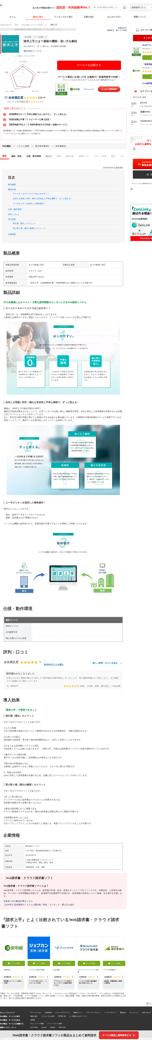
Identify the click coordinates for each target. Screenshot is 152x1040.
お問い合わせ (146, 1012)
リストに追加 (15, 963)
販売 (16, 25)
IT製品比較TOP (5, 25)
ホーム (13, 16)
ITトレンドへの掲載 (37, 1024)
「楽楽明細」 (6, 970)
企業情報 (12, 234)
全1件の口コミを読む (54, 664)
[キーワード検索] (124, 7)
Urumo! (44, 1027)
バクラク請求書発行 (109, 970)
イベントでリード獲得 (54, 1024)
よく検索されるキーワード (78, 1016)
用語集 (32, 1020)
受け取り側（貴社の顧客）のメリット (29, 228)
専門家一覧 (62, 1016)
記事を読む (89, 16)
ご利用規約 (48, 1012)
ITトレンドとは (35, 1012)
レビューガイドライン (62, 1012)
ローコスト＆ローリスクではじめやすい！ (31, 193)
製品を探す (38, 16)
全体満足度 (15, 97)
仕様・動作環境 (15, 209)
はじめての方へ (114, 16)
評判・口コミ (14, 214)
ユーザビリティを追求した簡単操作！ (29, 203)
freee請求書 (56, 970)
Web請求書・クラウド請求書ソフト (34, 25)
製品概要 (12, 184)
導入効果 (12, 219)
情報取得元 (122, 28)
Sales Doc (62, 1027)
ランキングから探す (63, 16)
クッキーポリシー (110, 1012)
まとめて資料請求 (109, 89)
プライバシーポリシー (93, 1012)
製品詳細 (12, 189)
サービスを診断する (89, 65)
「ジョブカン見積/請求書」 (36, 970)
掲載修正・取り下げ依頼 (117, 30)
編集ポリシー (78, 1012)
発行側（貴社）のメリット (24, 223)
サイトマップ (133, 1012)
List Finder (34, 1027)
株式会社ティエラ (32, 51)
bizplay (52, 1027)
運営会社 (123, 1012)
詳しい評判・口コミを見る (105, 663)
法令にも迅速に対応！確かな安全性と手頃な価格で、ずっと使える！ (43, 198)
